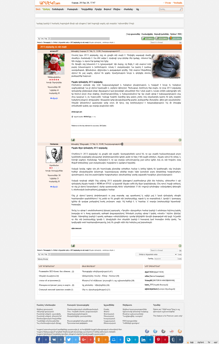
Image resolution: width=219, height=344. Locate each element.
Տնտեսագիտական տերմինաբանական (82, 309)
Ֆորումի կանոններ (161, 34)
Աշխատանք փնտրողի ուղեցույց (135, 312)
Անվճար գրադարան (45, 309)
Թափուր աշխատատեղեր (133, 314)
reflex (147, 276)
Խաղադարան (109, 319)
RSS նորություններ (130, 321)
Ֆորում (39, 42)
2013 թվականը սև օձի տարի (79, 42)
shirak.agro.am (77, 112)
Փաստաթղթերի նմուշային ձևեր (80, 321)
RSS (179, 34)
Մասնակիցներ (147, 34)
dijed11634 (149, 272)
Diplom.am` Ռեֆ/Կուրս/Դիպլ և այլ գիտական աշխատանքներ (166, 310)
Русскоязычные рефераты (77, 323)
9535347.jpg (87, 116)
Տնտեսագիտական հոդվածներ (49, 319)
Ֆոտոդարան (109, 314)
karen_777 (149, 285)
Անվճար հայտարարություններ (135, 309)
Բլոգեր (106, 309)
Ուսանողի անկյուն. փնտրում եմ (49, 316)
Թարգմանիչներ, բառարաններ (79, 316)
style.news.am (76, 228)
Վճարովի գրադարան (45, 312)
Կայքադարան (109, 321)
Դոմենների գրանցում (131, 323)
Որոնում (173, 34)
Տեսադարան (109, 316)
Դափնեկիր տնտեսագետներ (48, 321)
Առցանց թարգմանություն (77, 314)
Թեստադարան (110, 323)
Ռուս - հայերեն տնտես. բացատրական (82, 312)
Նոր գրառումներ (133, 34)
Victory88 (149, 280)
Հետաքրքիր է (47, 42)
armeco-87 (54, 51)
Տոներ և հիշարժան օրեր (61, 42)
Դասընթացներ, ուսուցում (132, 316)
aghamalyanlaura (151, 289)
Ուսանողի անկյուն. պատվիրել (49, 314)
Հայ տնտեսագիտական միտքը (49, 323)
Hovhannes (54, 144)
